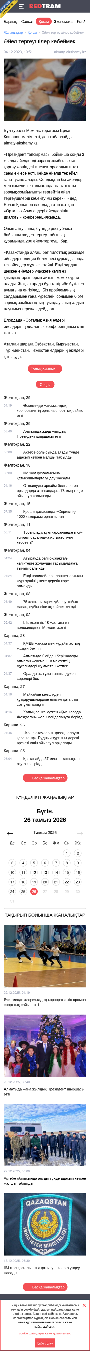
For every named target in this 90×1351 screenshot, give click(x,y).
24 (12, 891)
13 (45, 872)
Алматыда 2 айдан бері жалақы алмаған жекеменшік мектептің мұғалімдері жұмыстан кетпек (47, 660)
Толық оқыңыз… (45, 368)
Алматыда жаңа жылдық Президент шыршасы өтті (41, 433)
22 (67, 881)
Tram (45, 6)
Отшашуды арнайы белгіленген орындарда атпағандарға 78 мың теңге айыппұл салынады (50, 490)
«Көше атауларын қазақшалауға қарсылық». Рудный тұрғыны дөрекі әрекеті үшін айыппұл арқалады (48, 737)
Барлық (10, 21)
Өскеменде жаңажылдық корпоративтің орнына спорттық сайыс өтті (50, 410)
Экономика (63, 21)
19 (34, 881)
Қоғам (44, 21)
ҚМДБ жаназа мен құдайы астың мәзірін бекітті (48, 645)
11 (23, 872)
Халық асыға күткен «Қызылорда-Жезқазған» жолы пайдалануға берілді (50, 714)
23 (78, 881)
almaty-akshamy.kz (70, 51)
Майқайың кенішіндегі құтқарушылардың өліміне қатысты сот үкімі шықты (47, 699)
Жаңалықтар (13, 32)
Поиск (84, 6)
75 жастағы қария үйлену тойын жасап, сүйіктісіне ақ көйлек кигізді (47, 604)
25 (23, 891)
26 (34, 891)
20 (45, 881)
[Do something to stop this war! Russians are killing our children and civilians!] (9, 9)
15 (67, 872)
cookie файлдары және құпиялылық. (45, 1333)
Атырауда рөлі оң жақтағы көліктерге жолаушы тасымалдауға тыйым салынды (47, 563)
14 (56, 872)
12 (34, 872)
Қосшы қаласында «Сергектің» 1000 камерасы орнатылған (46, 514)
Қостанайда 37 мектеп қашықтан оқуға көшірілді (48, 761)
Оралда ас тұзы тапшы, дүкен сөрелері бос (46, 676)
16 (78, 872)
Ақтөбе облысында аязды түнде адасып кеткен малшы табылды (48, 454)
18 (23, 881)
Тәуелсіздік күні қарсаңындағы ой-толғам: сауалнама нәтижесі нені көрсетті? (49, 537)
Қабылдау (45, 1342)
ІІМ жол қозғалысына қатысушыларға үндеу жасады (43, 475)
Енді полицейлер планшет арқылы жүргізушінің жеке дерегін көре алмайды (50, 580)
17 (12, 881)
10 (12, 872)
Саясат (27, 21)
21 (56, 881)
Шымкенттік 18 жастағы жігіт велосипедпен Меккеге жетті (44, 625)
